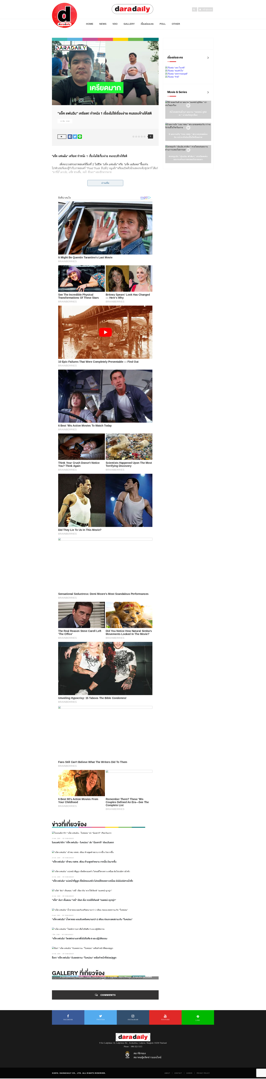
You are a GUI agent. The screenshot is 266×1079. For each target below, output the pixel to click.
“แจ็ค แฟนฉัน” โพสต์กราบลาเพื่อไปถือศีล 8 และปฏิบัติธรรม (79, 939)
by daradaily (68, 838)
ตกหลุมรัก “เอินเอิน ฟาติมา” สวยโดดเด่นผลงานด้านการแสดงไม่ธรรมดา (188, 158)
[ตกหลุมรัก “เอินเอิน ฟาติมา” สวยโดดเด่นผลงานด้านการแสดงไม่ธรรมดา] (188, 150)
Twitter (101, 1019)
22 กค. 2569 (56, 896)
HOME (89, 24)
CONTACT (178, 1073)
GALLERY (129, 24)
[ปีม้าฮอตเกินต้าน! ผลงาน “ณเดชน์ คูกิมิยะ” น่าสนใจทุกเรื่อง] (188, 105)
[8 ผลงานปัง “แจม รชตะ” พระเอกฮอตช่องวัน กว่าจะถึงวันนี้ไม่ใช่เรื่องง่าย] (188, 128)
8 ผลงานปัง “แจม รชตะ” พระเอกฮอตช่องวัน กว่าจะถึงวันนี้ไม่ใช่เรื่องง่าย (188, 136)
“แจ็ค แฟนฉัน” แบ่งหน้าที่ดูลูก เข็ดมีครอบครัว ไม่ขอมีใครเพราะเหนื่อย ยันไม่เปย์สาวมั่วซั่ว (92, 881)
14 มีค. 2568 (65, 121)
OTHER (176, 24)
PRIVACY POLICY (203, 1073)
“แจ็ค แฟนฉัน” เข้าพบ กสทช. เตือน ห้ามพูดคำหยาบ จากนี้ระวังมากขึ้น (84, 862)
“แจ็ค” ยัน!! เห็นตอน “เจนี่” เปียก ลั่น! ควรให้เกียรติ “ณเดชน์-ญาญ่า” (84, 900)
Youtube (165, 1019)
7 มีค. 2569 (56, 934)
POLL (163, 24)
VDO (114, 24)
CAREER (189, 1073)
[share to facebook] (70, 137)
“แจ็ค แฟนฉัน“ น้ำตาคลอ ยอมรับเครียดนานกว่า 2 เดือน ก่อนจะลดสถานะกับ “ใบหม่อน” (92, 919)
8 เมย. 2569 (56, 915)
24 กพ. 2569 (56, 953)
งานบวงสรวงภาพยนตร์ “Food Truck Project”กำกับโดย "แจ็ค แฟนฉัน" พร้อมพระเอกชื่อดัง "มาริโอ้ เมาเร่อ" (106, 978)
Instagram (133, 1019)
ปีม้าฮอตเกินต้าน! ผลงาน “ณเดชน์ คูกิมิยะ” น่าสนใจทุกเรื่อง (188, 113)
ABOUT (167, 1073)
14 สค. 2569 (56, 838)
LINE (198, 1020)
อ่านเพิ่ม (105, 183)
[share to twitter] (75, 137)
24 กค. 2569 (56, 858)
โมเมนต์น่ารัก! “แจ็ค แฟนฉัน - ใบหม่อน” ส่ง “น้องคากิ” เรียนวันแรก (83, 842)
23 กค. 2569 (56, 877)
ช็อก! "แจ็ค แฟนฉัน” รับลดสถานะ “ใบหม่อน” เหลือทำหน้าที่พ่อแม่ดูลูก (84, 958)
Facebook (68, 1019)
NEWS (102, 24)
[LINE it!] (80, 137)
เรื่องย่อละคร (147, 24)
